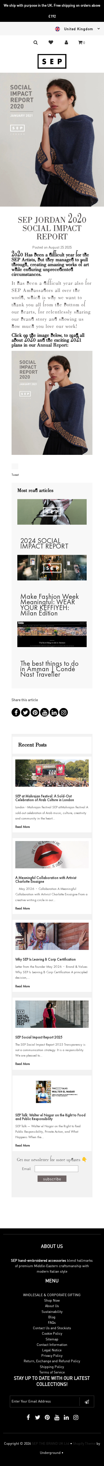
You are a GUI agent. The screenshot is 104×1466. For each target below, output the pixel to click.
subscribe (52, 1178)
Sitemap (52, 1339)
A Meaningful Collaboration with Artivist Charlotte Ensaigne (45, 879)
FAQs (52, 1322)
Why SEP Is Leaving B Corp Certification (45, 959)
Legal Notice (52, 1350)
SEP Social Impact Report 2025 (38, 1037)
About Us (52, 1306)
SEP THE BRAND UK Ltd (50, 1443)
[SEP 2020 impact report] (52, 406)
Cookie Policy (52, 1333)
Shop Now (52, 1300)
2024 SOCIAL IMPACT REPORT (44, 543)
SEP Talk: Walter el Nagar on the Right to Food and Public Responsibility (50, 1117)
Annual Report (52, 345)
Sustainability (52, 1311)
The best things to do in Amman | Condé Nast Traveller (49, 669)
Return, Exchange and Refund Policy (52, 1361)
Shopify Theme (84, 1443)
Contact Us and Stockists (52, 1328)
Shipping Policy (52, 1367)
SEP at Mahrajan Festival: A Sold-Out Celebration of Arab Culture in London (44, 798)
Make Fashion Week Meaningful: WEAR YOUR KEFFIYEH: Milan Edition (49, 605)
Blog (51, 1317)
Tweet (15, 474)
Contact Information (52, 1344)
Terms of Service (52, 1372)
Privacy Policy (51, 1355)
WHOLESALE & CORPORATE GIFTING (52, 1295)
